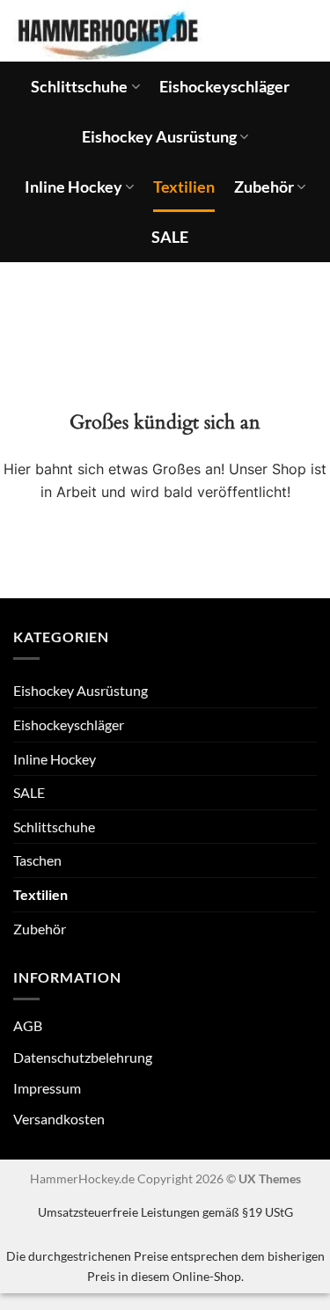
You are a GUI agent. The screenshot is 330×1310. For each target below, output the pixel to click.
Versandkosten (59, 1118)
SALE (169, 237)
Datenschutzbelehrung (82, 1057)
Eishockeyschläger (224, 86)
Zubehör (264, 187)
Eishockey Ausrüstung (159, 137)
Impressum (47, 1087)
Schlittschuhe (79, 86)
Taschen (37, 860)
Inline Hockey (73, 187)
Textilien (184, 187)
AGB (27, 1025)
